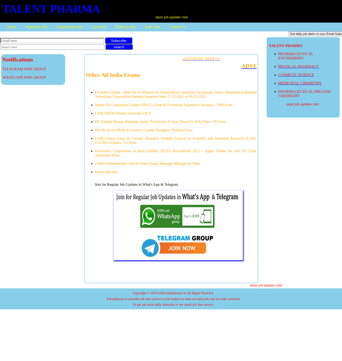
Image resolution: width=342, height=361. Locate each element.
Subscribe (118, 41)
